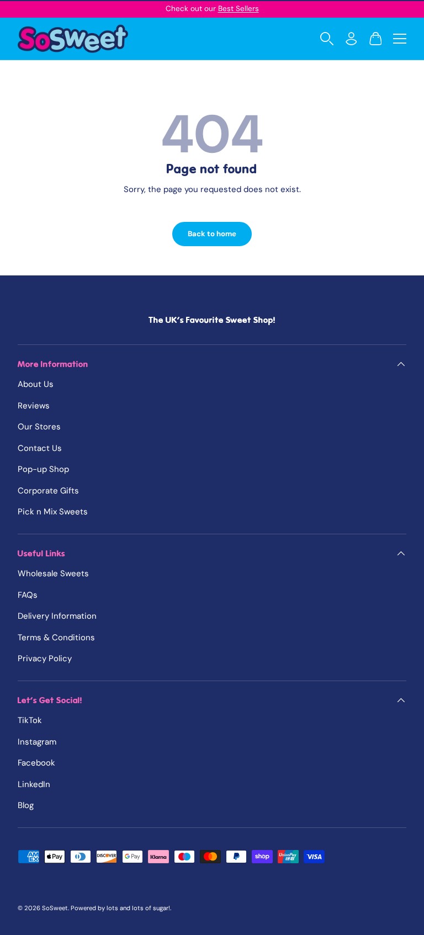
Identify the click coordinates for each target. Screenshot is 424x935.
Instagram (37, 741)
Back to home (212, 233)
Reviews (34, 405)
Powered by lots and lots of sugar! (120, 908)
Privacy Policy (45, 658)
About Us (36, 384)
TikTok (30, 720)
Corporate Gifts (48, 490)
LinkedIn (34, 784)
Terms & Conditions (56, 637)
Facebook (36, 762)
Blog (26, 805)
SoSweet (55, 908)
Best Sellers (238, 8)
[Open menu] (400, 38)
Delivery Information (57, 615)
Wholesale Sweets (53, 573)
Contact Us (40, 448)
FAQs (28, 595)
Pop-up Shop (43, 469)
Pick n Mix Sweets (53, 511)
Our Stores (39, 426)
